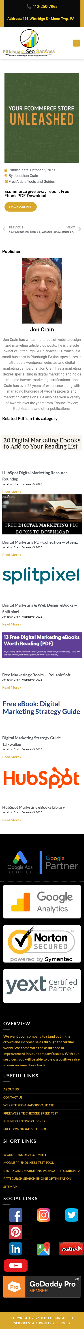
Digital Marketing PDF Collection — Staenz (40, 542)
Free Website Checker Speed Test (30, 1113)
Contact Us (13, 1097)
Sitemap (10, 1186)
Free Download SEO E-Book (26, 1129)
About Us (11, 1089)
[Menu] (76, 43)
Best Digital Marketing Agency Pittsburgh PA (41, 1171)
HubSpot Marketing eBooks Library (33, 807)
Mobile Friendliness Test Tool (28, 1162)
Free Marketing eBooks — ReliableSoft (36, 674)
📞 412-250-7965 (42, 6)
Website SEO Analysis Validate (28, 1105)
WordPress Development (24, 1155)
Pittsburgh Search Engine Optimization (37, 1178)
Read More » (12, 491)
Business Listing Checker (24, 1121)
